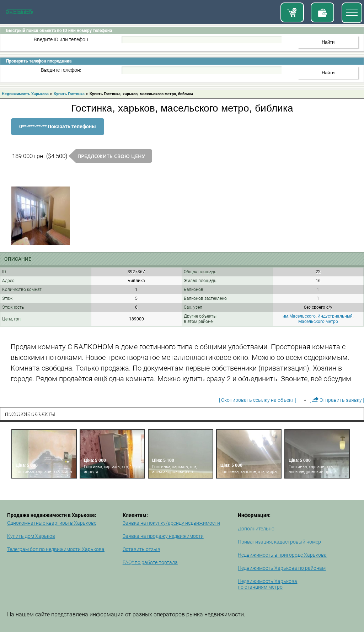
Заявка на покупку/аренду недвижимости (171, 523)
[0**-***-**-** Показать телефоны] (57, 133)
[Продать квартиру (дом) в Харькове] (322, 12)
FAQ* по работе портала (150, 562)
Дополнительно (256, 528)
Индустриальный (335, 316)
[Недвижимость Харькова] (19, 13)
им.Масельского (299, 316)
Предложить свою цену (111, 156)
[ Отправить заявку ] (337, 400)
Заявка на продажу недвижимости (163, 536)
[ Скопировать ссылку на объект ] (257, 400)
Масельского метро (318, 321)
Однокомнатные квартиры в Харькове (51, 523)
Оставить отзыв (141, 549)
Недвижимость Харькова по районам (282, 568)
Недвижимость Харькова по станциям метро (267, 584)
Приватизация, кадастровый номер (279, 542)
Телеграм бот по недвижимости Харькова (56, 549)
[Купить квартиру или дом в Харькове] (292, 12)
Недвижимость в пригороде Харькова (282, 555)
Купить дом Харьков (31, 536)
